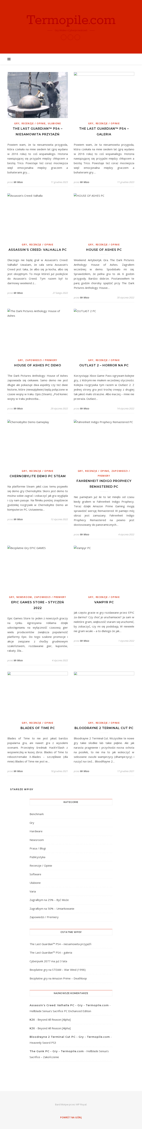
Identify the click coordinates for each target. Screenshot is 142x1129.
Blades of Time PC (38, 728)
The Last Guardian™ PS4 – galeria (51, 952)
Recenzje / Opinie (34, 123)
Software (35, 874)
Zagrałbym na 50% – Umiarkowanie (52, 908)
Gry (16, 123)
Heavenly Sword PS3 (43, 1042)
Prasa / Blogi (38, 848)
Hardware (36, 831)
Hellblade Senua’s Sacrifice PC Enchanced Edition (60, 1011)
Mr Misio (18, 182)
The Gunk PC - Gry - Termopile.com (57, 1051)
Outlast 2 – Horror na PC (104, 365)
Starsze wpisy (21, 789)
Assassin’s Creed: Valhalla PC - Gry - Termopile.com (69, 1005)
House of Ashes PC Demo (37, 365)
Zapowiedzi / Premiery (41, 360)
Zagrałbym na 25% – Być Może (49, 900)
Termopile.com (71, 20)
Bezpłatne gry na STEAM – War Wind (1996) (58, 969)
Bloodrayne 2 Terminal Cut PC (104, 728)
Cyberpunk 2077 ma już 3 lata (48, 961)
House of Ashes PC (104, 250)
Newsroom (24, 597)
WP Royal (81, 1104)
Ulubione (54, 123)
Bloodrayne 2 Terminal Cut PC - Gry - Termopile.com (70, 1037)
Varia (33, 891)
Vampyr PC (104, 602)
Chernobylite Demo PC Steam (38, 476)
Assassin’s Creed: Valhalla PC (38, 250)
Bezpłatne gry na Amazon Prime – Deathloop (58, 978)
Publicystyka (37, 857)
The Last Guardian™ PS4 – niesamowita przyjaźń (60, 944)
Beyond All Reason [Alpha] (54, 1019)
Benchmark (37, 814)
